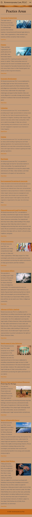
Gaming (3, 137)
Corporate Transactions (9, 18)
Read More (3, 39)
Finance (3, 45)
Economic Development (9, 79)
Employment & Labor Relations (11, 343)
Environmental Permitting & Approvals (14, 181)
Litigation (4, 108)
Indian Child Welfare (8, 461)
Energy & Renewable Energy (10, 420)
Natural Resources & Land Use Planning (14, 210)
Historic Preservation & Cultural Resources (15, 382)
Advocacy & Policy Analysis (10, 309)
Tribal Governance (7, 241)
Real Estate (4, 159)
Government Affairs (7, 271)
